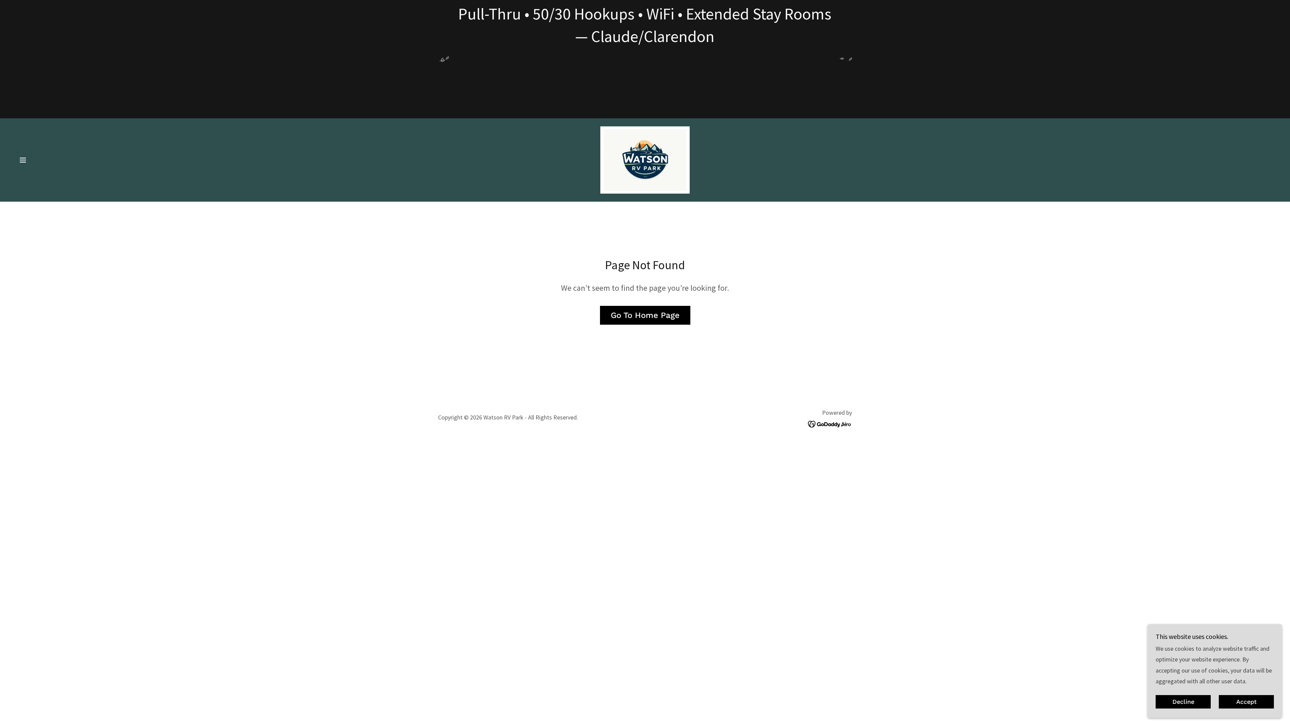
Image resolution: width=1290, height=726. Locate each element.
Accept (1246, 701)
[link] (645, 159)
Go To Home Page (645, 315)
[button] (23, 160)
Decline (1183, 701)
